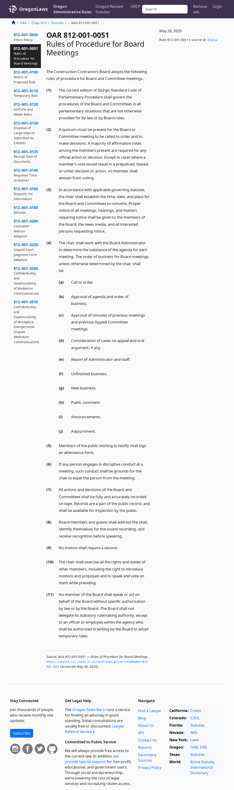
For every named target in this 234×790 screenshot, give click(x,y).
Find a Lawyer (150, 710)
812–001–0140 (26, 175)
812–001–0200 (26, 228)
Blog (142, 718)
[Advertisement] (189, 81)
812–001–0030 (26, 37)
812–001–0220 (26, 252)
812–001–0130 (26, 133)
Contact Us (147, 740)
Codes (195, 710)
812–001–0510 (26, 321)
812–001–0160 (26, 193)
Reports (145, 747)
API (141, 732)
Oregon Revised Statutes (109, 9)
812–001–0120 (26, 109)
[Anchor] (146, 78)
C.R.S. (195, 717)
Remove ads (200, 9)
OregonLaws (33, 9)
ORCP (135, 6)
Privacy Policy (149, 767)
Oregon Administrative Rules (72, 9)
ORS (203, 747)
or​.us (211, 40)
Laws (194, 739)
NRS (193, 732)
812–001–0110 (26, 93)
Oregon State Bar (87, 709)
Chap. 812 (39, 23)
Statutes (197, 725)
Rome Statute (202, 761)
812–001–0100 (26, 77)
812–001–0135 (26, 156)
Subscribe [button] (21, 733)
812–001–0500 (26, 281)
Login (217, 6)
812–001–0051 (26, 55)
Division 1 (58, 23)
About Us (146, 725)
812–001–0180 (26, 210)
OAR (23, 23)
